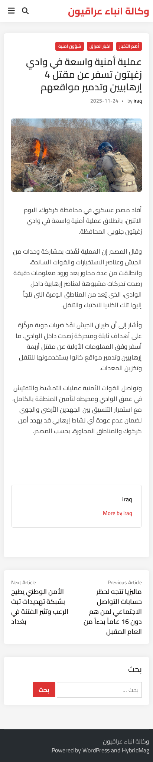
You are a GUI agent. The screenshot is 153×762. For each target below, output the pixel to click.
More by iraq (117, 513)
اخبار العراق (99, 46)
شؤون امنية (69, 46)
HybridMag (135, 750)
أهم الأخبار (129, 46)
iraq (138, 101)
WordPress (96, 750)
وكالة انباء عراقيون (108, 11)
